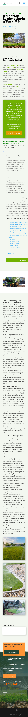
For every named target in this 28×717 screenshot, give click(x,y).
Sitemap (5, 713)
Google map (11, 253)
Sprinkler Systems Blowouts (18, 229)
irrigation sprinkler (9, 84)
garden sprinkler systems (9, 339)
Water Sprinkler (14, 243)
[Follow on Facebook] (5, 690)
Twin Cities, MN (10, 67)
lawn (17, 305)
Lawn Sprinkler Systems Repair (19, 233)
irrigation (21, 305)
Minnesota (10, 26)
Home (4, 26)
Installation (7, 141)
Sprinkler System (14, 241)
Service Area (12, 713)
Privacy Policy (20, 715)
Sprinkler (12, 239)
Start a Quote (12, 652)
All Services (9, 676)
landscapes (6, 88)
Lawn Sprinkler (14, 246)
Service (14, 141)
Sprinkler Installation (16, 226)
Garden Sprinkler (15, 248)
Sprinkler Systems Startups (17, 231)
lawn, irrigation (15, 65)
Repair (21, 141)
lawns (17, 86)
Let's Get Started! (14, 133)
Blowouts (6, 143)
